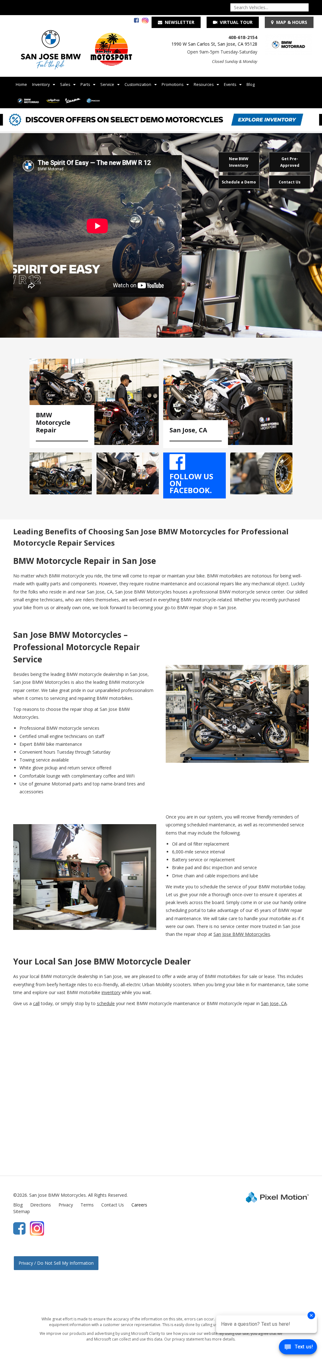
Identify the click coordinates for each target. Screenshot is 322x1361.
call (36, 1003)
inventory (111, 992)
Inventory (41, 84)
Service (107, 84)
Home (21, 84)
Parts (85, 84)
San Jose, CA (274, 1003)
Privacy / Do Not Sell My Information (56, 1263)
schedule (106, 1003)
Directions (40, 1205)
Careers (139, 1205)
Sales (65, 84)
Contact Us (290, 182)
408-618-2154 (242, 37)
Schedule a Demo (239, 182)
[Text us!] (298, 1348)
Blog (251, 84)
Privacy (65, 1205)
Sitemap (21, 1211)
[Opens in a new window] (135, 21)
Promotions (172, 84)
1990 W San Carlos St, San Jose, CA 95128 (214, 44)
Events (230, 84)
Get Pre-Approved (289, 162)
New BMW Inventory (238, 162)
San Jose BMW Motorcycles (242, 934)
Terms (87, 1205)
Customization (138, 84)
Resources (204, 84)
